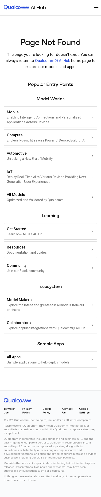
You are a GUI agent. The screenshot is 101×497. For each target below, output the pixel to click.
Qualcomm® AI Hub (52, 60)
